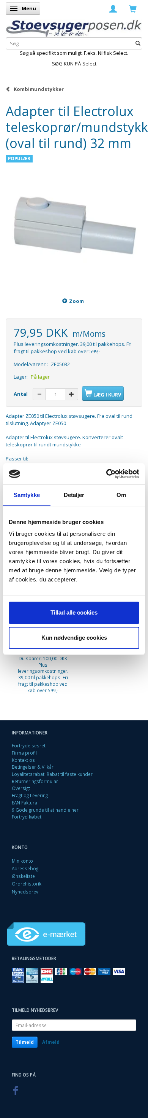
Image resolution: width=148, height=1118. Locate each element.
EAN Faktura (24, 802)
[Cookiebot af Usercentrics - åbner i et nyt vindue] (106, 474)
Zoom (76, 301)
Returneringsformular (35, 781)
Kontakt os (23, 760)
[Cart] (132, 8)
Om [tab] (121, 495)
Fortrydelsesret (29, 745)
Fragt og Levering (30, 795)
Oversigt (21, 788)
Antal (21, 393)
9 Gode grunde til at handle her (45, 810)
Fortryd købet (26, 817)
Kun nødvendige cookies (74, 637)
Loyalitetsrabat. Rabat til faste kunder (52, 774)
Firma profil (24, 753)
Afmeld (51, 1042)
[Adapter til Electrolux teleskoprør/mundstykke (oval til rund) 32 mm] (74, 219)
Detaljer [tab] (74, 495)
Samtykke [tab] (27, 495)
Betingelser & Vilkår (33, 767)
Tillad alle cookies (74, 612)
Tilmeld (25, 1042)
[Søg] (137, 43)
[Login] (113, 8)
